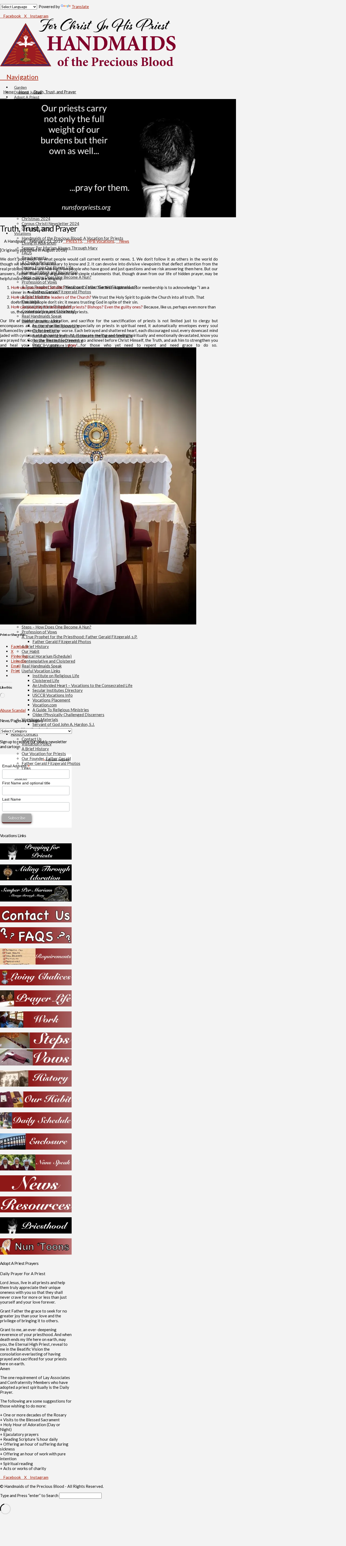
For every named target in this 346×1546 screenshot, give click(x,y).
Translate (80, 6)
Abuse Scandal (13, 710)
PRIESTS (74, 241)
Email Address (16, 766)
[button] (19, 77)
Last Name (11, 799)
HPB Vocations (100, 241)
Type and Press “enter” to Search (29, 1495)
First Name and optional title (26, 783)
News (124, 241)
